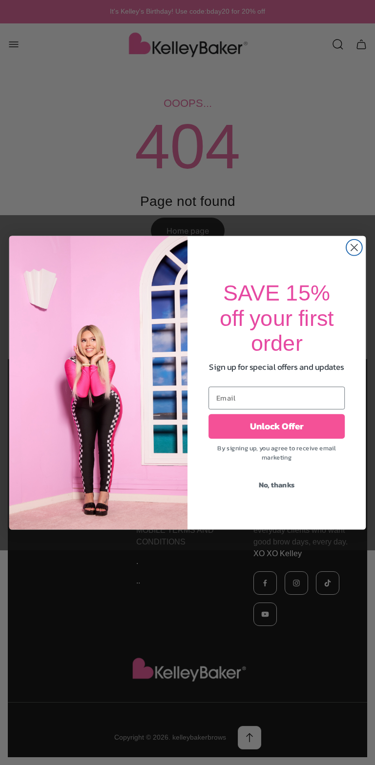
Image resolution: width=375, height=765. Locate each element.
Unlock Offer (277, 426)
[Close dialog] (354, 247)
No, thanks (277, 485)
